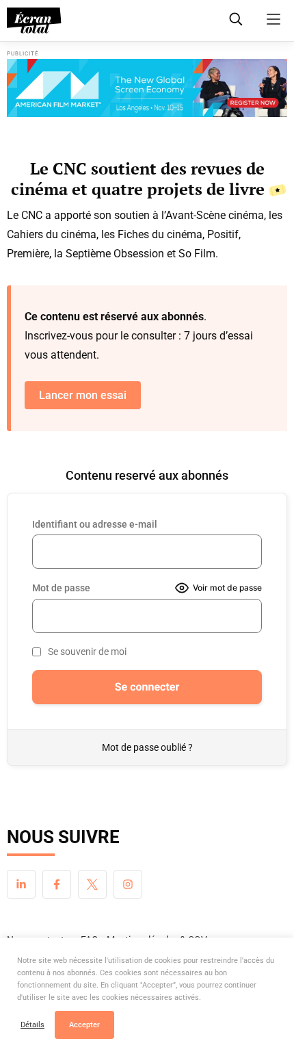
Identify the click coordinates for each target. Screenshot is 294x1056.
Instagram (127, 884)
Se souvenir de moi (87, 651)
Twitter (92, 884)
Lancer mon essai (82, 395)
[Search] (236, 19)
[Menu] (273, 19)
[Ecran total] (34, 20)
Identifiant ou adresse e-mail (94, 524)
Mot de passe (61, 587)
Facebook (56, 884)
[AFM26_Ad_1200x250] (147, 88)
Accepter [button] (84, 1024)
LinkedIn (21, 884)
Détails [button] (32, 1024)
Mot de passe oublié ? (147, 747)
